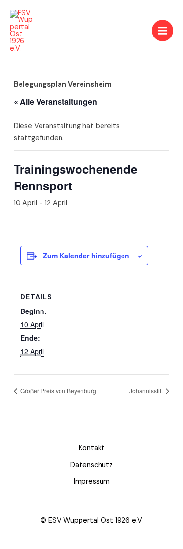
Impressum (92, 481)
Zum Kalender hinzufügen (86, 255)
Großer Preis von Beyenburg (57, 390)
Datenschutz (91, 465)
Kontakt (92, 448)
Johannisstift (146, 390)
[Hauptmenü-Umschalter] (162, 30)
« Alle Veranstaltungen (55, 101)
